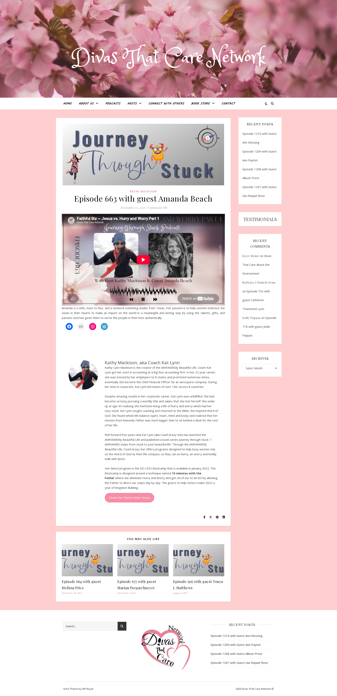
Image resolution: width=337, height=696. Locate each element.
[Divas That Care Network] (168, 58)
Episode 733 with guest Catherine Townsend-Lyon (256, 300)
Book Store (200, 103)
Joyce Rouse (250, 256)
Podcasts (112, 103)
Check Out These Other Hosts (129, 498)
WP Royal (87, 689)
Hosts (132, 103)
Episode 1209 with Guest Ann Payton (236, 645)
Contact (228, 103)
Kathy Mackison (143, 191)
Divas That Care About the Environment (256, 264)
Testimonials (260, 219)
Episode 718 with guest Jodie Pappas (259, 326)
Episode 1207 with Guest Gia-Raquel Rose (239, 663)
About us (86, 103)
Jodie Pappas (251, 318)
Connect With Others (166, 103)
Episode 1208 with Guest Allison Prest (236, 654)
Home (67, 103)
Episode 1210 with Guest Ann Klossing (237, 636)
